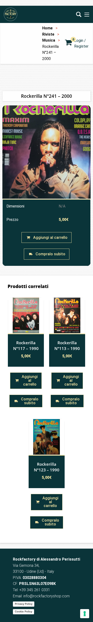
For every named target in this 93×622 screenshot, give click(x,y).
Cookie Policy (23, 611)
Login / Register (81, 43)
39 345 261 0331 (35, 590)
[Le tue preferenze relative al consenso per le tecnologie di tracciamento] (84, 613)
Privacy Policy (23, 604)
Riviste (48, 34)
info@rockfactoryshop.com (46, 596)
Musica (48, 40)
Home (47, 28)
